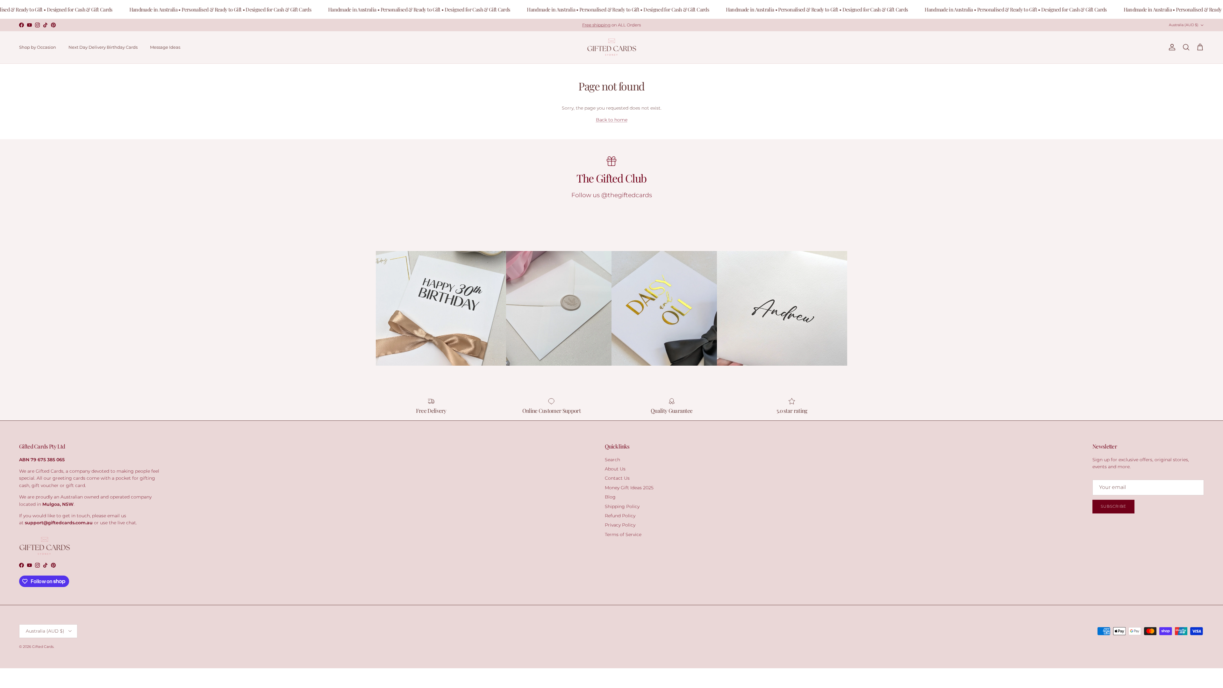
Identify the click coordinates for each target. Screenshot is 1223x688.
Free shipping (596, 24)
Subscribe (1113, 506)
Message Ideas (165, 47)
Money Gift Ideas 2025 (629, 488)
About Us (615, 469)
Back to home (611, 120)
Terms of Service (623, 534)
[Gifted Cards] (611, 47)
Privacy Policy (620, 525)
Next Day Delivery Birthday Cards (103, 47)
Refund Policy (620, 516)
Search (612, 459)
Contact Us (617, 478)
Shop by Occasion (37, 47)
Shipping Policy (622, 506)
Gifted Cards (43, 646)
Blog (610, 497)
